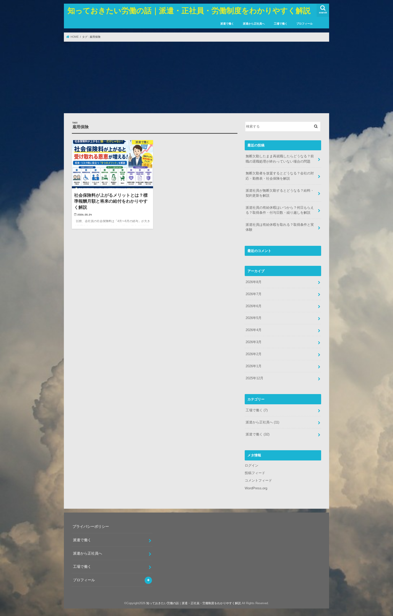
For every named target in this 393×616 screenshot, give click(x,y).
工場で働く (280, 23)
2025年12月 (254, 378)
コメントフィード (258, 480)
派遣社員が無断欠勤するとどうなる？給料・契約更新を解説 (280, 193)
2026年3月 (254, 342)
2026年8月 (254, 282)
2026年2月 (254, 354)
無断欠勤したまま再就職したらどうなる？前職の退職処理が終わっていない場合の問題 (280, 158)
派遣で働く (227, 23)
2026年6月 (254, 306)
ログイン (251, 465)
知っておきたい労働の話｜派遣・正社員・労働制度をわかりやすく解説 (189, 10)
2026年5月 (254, 318)
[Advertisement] (196, 77)
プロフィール (304, 23)
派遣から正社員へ (254, 23)
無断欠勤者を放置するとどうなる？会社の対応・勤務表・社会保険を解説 (280, 175)
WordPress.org (256, 488)
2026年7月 (254, 294)
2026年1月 (254, 366)
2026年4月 (254, 330)
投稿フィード (255, 473)
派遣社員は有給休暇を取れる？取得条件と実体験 (280, 227)
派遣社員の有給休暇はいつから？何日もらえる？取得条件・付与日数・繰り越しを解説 (280, 210)
